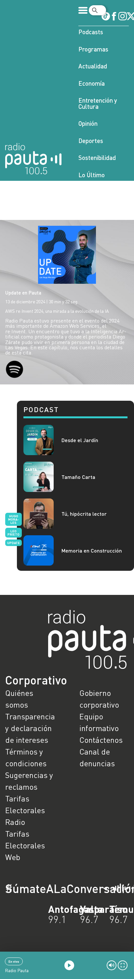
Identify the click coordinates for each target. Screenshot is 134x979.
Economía (91, 83)
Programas (93, 49)
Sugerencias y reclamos (29, 780)
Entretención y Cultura (97, 103)
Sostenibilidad (97, 157)
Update (13, 543)
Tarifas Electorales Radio (25, 810)
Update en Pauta (23, 292)
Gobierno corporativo (99, 698)
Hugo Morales (13, 519)
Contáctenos (101, 739)
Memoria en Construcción (91, 550)
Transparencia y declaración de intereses (30, 728)
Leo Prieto (13, 532)
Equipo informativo (99, 722)
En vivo (13, 961)
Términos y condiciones (26, 757)
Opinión (88, 123)
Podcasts (90, 32)
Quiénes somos (19, 698)
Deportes (90, 140)
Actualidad (92, 66)
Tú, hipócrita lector (84, 514)
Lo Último (91, 175)
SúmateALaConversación (49, 888)
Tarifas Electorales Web (25, 845)
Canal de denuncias (97, 757)
